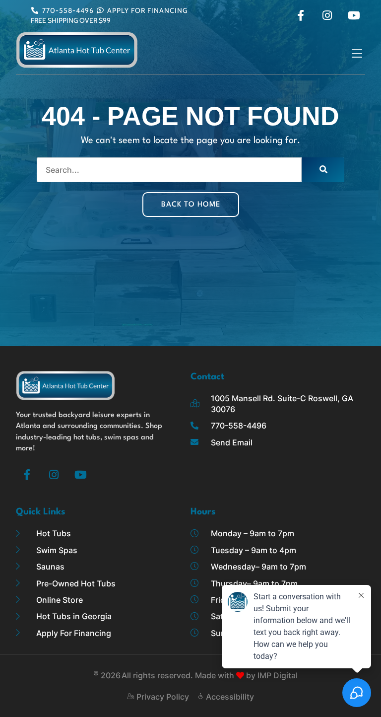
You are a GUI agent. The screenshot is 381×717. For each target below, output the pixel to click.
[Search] (323, 169)
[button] (357, 54)
